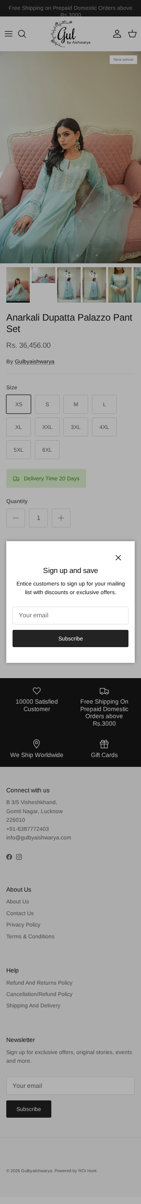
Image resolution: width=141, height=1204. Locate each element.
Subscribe (70, 638)
